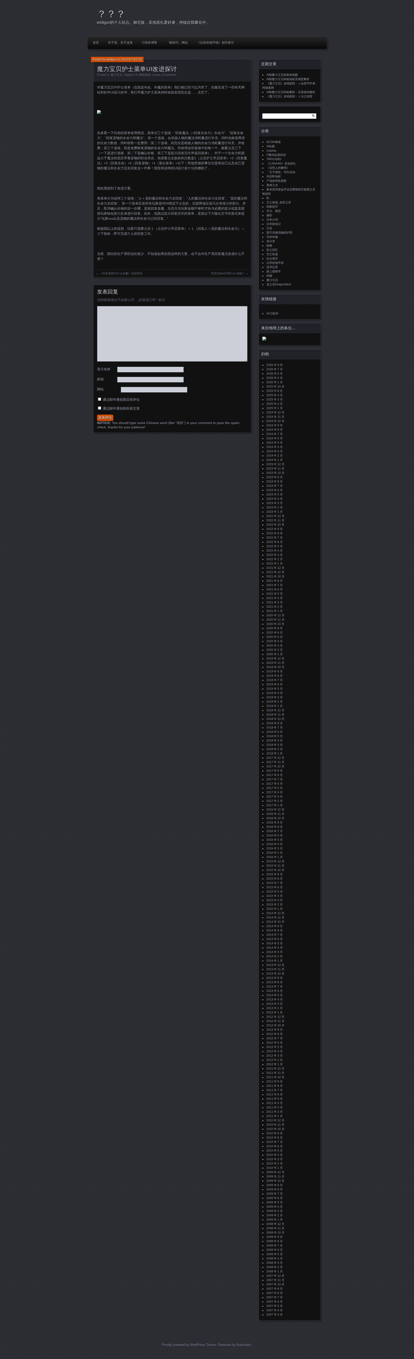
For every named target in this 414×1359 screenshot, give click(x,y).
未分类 (270, 241)
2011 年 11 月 (275, 1073)
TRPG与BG (273, 159)
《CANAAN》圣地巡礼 (281, 163)
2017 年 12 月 (275, 757)
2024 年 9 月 (274, 425)
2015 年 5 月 (274, 891)
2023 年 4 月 (274, 498)
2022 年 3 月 (274, 555)
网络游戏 (145, 74)
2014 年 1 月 (274, 960)
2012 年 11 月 (275, 1021)
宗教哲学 (272, 206)
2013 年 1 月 (274, 1012)
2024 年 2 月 (274, 455)
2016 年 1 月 (274, 857)
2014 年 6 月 (274, 939)
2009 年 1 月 (274, 1219)
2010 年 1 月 (274, 1168)
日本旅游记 (273, 224)
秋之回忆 (272, 250)
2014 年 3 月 (274, 952)
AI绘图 (270, 146)
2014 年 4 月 (274, 947)
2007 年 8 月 (274, 1293)
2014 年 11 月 (275, 917)
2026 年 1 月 (274, 382)
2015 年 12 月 (275, 861)
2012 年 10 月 (275, 1025)
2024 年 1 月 (274, 460)
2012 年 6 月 (274, 1042)
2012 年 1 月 (274, 1064)
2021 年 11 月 (275, 572)
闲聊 (269, 275)
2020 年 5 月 (274, 637)
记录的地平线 (275, 263)
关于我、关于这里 (120, 42)
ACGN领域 (273, 142)
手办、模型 (273, 211)
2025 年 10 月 (275, 386)
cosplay (271, 150)
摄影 (269, 215)
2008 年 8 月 (274, 1241)
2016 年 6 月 (274, 835)
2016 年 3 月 (274, 848)
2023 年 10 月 (275, 473)
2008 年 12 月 (275, 1224)
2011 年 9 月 (274, 1081)
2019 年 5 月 (274, 688)
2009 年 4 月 (274, 1206)
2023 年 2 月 (274, 507)
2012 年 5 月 (274, 1047)
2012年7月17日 (131, 59)
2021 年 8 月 (274, 580)
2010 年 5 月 (274, 1150)
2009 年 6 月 (274, 1198)
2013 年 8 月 (274, 982)
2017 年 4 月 (274, 792)
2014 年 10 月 (275, 922)
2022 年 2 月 (274, 559)
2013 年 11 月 (275, 969)
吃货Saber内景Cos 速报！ (228, 273)
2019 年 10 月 (275, 667)
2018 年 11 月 (275, 714)
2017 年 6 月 (274, 783)
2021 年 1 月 (274, 611)
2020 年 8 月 (274, 628)
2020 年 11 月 (275, 619)
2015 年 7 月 (274, 883)
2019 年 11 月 (275, 663)
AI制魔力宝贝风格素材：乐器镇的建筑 (290, 92)
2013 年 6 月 (274, 991)
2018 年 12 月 (275, 710)
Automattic (243, 1345)
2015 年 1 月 (274, 909)
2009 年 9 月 (274, 1185)
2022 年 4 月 (274, 550)
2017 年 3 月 (274, 796)
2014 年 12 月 (275, 913)
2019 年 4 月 (274, 693)
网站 (100, 389)
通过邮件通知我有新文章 (121, 408)
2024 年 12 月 (275, 412)
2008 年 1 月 (274, 1271)
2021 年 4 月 (274, 598)
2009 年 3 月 (274, 1211)
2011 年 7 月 (274, 1090)
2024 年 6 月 (274, 438)
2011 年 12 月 (275, 1068)
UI (136, 74)
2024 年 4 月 (274, 447)
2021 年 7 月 (274, 585)
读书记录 (272, 267)
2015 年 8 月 (274, 878)
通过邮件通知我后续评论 (121, 399)
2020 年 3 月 (274, 645)
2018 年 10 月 (275, 719)
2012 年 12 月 (275, 1016)
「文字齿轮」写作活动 (280, 172)
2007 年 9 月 (274, 1288)
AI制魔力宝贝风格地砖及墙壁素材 (287, 79)
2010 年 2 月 (274, 1163)
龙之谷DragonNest (278, 284)
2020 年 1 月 (274, 654)
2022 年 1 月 (274, 563)
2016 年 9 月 (274, 822)
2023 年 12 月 (275, 464)
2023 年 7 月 (274, 486)
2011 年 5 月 (274, 1098)
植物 (269, 245)
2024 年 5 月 (274, 442)
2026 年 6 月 (274, 373)
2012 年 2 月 (274, 1060)
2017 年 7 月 (274, 779)
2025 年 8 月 (274, 391)
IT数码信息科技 (276, 155)
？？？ (111, 14)
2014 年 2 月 (274, 956)
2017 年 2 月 (274, 801)
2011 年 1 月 (274, 1116)
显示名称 (103, 369)
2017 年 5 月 (274, 788)
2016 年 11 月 (275, 814)
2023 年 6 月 (274, 490)
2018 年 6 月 (274, 732)
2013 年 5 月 (274, 995)
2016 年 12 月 (275, 809)
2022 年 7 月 (274, 537)
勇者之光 (272, 185)
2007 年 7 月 (274, 1297)
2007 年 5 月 (274, 1306)
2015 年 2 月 (274, 904)
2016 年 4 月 (274, 844)
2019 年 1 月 (274, 706)
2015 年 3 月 (274, 900)
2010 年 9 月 (274, 1133)
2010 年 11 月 (275, 1124)
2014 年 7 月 (274, 934)
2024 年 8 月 (274, 429)
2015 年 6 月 (274, 887)
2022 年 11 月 (275, 520)
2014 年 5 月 (274, 943)
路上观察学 (273, 271)
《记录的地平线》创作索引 (215, 42)
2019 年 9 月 (274, 671)
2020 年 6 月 (274, 632)
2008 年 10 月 (275, 1232)
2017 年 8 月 (274, 775)
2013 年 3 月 (274, 1004)
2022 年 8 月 (274, 533)
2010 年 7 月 (274, 1142)
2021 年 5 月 (274, 593)
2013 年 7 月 (274, 986)
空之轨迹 (272, 254)
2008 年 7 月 (274, 1245)
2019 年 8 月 (274, 675)
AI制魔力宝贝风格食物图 (282, 74)
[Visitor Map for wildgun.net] (264, 339)
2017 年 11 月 (275, 762)
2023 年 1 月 (274, 511)
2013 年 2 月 (274, 1008)
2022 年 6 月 (274, 542)
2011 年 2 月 (274, 1111)
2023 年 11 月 (275, 468)
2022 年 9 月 (274, 529)
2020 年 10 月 (275, 624)
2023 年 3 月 (274, 503)
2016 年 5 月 (274, 839)
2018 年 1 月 (274, 753)
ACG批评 (272, 313)
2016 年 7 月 (274, 831)
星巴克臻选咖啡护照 (279, 232)
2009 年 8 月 (274, 1189)
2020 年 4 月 (274, 641)
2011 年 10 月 (275, 1077)
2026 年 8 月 (274, 365)
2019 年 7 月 (274, 680)
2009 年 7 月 (274, 1193)
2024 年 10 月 (275, 421)
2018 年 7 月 (274, 727)
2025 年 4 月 (274, 395)
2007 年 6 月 (274, 1301)
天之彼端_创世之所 (278, 202)
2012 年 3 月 (274, 1055)
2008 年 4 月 (274, 1258)
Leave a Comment (164, 74)
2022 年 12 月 (275, 516)
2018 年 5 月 (274, 736)
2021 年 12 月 (275, 568)
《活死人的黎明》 (277, 168)
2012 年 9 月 (274, 1029)
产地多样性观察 (276, 180)
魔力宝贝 (116, 74)
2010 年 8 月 (274, 1137)
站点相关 (272, 258)
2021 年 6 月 (274, 589)
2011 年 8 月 (274, 1086)
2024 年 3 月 (274, 451)
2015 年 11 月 (275, 865)
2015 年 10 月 (275, 870)
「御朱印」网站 (177, 42)
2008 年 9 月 (274, 1237)
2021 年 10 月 (275, 576)
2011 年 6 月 (274, 1094)
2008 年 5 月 (274, 1254)
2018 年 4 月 (274, 740)
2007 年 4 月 (274, 1310)
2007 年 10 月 (275, 1284)
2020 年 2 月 (274, 650)
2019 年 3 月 (274, 697)
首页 (96, 42)
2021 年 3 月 (274, 602)
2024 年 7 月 (274, 434)
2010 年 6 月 (274, 1146)
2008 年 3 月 (274, 1263)
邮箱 (100, 379)
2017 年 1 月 (274, 805)
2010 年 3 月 (274, 1159)
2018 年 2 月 (274, 749)
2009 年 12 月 (275, 1172)
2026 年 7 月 (274, 369)
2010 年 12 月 (275, 1120)
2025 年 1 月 (274, 408)
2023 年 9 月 (274, 477)
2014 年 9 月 (274, 926)
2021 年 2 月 (274, 606)
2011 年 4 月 (274, 1103)
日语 (269, 228)
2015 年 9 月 (274, 874)
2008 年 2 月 (274, 1267)
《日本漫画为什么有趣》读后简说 (121, 273)
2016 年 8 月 (274, 827)
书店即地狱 (273, 176)
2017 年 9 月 (274, 770)
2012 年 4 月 (274, 1051)
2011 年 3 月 (274, 1107)
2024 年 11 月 (275, 416)
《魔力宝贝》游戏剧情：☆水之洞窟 (289, 96)
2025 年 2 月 (274, 404)
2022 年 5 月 (274, 546)
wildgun (111, 59)
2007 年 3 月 (274, 1314)
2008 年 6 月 (274, 1250)
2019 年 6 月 (274, 684)
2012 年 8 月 (274, 1034)
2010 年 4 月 (274, 1155)
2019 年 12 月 (275, 658)
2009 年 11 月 (275, 1176)
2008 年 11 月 (275, 1228)
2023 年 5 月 (274, 494)
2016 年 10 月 (275, 818)
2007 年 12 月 (275, 1275)
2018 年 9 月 (274, 723)
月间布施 (272, 237)
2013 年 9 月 (274, 978)
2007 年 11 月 (275, 1280)
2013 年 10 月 (275, 973)
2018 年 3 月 (274, 745)
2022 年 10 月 (275, 524)
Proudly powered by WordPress (183, 1345)
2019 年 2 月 (274, 701)
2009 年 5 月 (274, 1202)
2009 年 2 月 (274, 1215)
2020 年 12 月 (275, 615)
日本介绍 (272, 219)
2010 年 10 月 (275, 1129)
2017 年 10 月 (275, 766)
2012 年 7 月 (274, 1038)
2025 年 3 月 (274, 399)
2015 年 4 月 (274, 896)
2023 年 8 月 (274, 481)
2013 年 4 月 (274, 999)
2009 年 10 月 (275, 1181)
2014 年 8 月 (274, 930)
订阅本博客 (149, 42)
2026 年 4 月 (274, 378)
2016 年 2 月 (274, 852)
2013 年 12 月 (275, 965)
